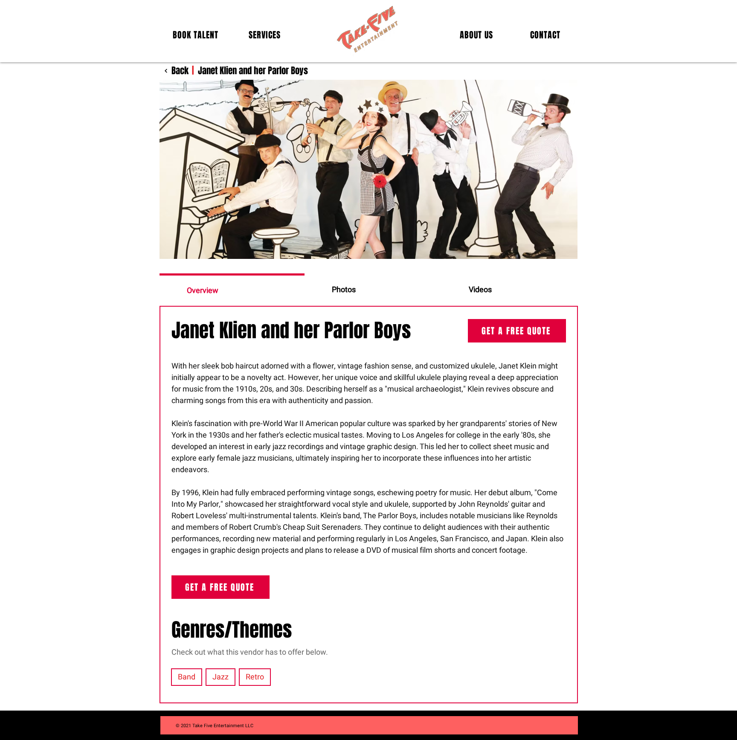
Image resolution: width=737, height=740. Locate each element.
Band (186, 677)
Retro (255, 677)
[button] (196, 35)
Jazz (220, 677)
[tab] (232, 289)
